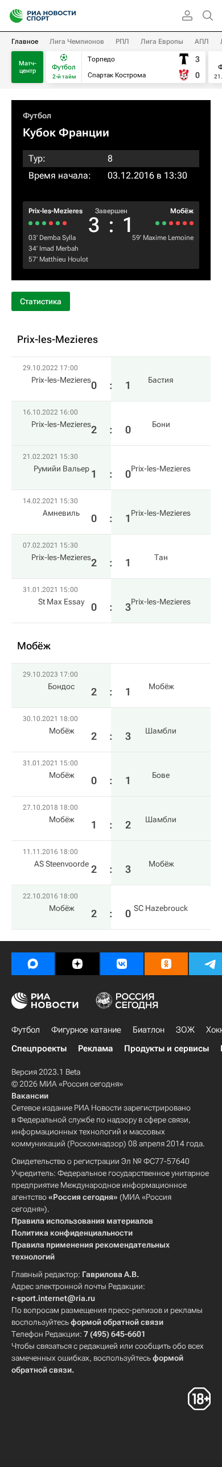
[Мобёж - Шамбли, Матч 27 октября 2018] (171, 223)
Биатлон (149, 1030)
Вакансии (29, 1095)
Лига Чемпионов (77, 41)
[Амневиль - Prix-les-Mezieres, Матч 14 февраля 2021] (44, 223)
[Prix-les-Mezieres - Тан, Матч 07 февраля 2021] (37, 223)
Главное (24, 41)
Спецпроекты (39, 1048)
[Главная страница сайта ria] (13, 16)
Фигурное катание (86, 1030)
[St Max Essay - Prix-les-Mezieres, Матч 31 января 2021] (30, 223)
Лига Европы (162, 41)
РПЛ (122, 41)
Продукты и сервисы (166, 1048)
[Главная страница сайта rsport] (68, 16)
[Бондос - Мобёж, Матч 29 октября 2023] (192, 223)
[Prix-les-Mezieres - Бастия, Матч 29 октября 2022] (65, 223)
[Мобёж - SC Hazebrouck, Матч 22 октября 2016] (157, 223)
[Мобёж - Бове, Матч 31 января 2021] (178, 223)
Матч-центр (27, 67)
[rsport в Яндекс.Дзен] (77, 963)
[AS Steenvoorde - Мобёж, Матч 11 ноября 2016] (164, 223)
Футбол (37, 115)
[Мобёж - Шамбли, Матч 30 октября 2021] (185, 223)
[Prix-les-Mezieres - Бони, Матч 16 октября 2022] (58, 223)
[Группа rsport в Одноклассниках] (166, 963)
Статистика (40, 301)
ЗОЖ (185, 1030)
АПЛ (202, 41)
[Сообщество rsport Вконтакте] (121, 963)
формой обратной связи (117, 1322)
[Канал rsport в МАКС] (33, 963)
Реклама (95, 1048)
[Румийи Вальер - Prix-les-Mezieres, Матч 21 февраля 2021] (51, 223)
